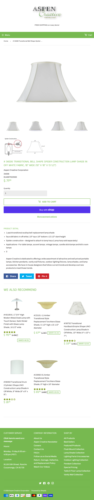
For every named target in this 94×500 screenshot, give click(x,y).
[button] (10, 332)
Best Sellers (69, 442)
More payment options (47, 217)
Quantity (7, 188)
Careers (37, 445)
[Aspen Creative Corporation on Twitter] (40, 483)
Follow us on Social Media (45, 456)
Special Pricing (70, 467)
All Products (69, 438)
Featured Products (72, 445)
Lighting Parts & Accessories (76, 456)
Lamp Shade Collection (74, 453)
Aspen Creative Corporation (19, 491)
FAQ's (36, 453)
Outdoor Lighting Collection (76, 460)
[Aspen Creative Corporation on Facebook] (44, 483)
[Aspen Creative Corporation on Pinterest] (48, 483)
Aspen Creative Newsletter (45, 442)
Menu (7, 35)
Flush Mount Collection (74, 449)
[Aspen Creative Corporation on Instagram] (52, 483)
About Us (38, 438)
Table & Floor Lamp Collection (77, 471)
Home (6, 41)
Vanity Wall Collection (73, 475)
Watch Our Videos (42, 467)
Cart (90, 35)
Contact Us (39, 449)
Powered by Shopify (38, 491)
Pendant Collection (72, 464)
